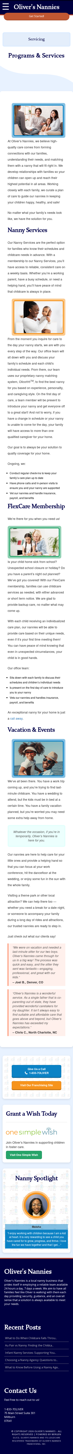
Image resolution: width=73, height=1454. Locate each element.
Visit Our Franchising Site (36, 1085)
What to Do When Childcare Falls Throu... (31, 1338)
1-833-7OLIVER (13, 1409)
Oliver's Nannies (36, 7)
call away (16, 718)
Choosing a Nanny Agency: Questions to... (31, 1360)
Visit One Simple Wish (24, 1155)
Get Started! (36, 16)
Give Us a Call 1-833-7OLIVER (38, 1071)
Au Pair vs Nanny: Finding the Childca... (29, 1345)
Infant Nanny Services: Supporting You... (30, 1353)
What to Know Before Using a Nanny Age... (32, 1367)
